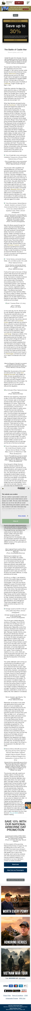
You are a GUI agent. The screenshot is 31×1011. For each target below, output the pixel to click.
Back (15, 15)
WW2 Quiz (22, 998)
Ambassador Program (12, 998)
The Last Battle (13, 813)
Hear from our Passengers (15, 870)
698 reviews (22, 978)
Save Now (19, 2)
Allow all (15, 521)
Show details (22, 516)
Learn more (26, 9)
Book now (15, 864)
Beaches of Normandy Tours (15, 1005)
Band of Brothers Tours (15, 1008)
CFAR (26, 995)
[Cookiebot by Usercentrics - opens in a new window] (18, 488)
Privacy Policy (7, 995)
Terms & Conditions (17, 995)
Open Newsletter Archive (15, 880)
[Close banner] (28, 488)
